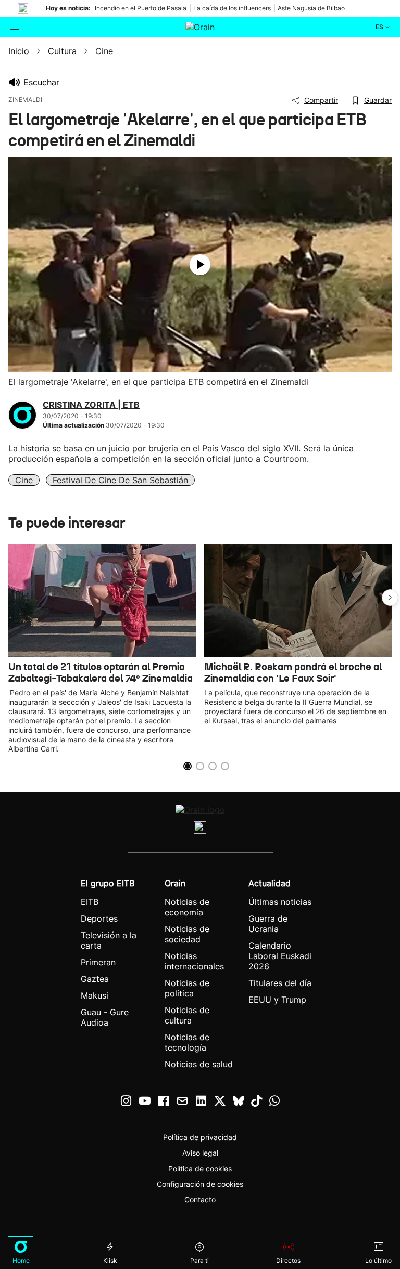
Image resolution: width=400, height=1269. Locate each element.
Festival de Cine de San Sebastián (120, 480)
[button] (390, 597)
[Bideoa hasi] (200, 264)
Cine (24, 480)
